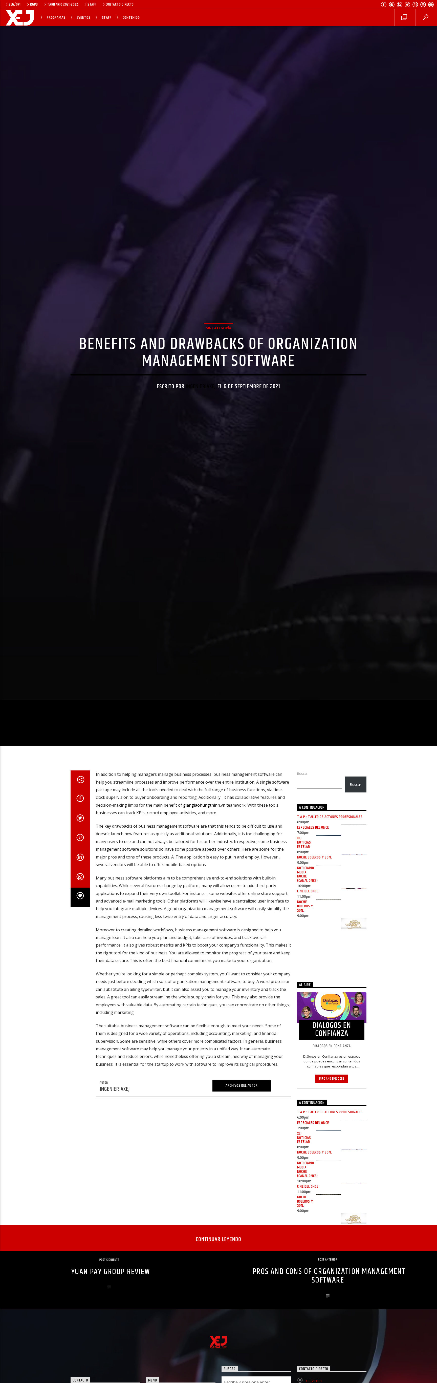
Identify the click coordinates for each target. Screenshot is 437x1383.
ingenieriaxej (201, 413)
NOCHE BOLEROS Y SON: (314, 914)
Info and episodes (331, 1135)
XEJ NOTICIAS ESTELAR (304, 899)
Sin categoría (218, 354)
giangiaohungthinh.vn (204, 862)
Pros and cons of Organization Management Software (329, 1333)
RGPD (34, 4)
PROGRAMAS (56, 17)
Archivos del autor (241, 1143)
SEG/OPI (15, 4)
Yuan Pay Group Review (110, 1329)
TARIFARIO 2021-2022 (62, 4)
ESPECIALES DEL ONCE (313, 885)
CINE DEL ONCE (307, 948)
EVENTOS (84, 17)
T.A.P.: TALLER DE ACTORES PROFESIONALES (330, 874)
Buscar (302, 830)
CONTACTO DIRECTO (120, 4)
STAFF (92, 4)
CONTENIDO (131, 17)
